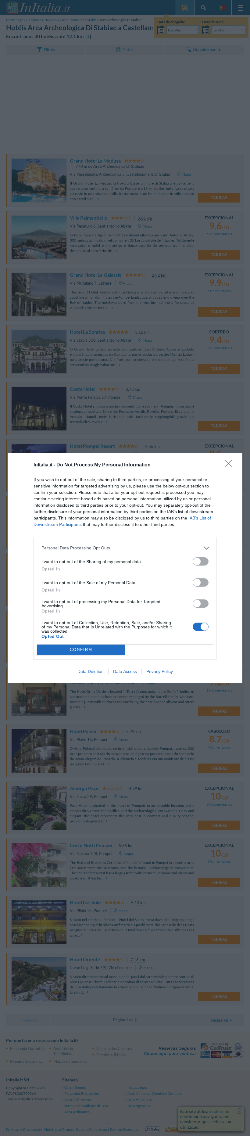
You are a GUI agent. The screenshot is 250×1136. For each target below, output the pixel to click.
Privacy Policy (159, 671)
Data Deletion (90, 671)
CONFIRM (81, 649)
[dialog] (125, 568)
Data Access (125, 671)
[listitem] (125, 548)
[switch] (201, 561)
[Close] (230, 465)
